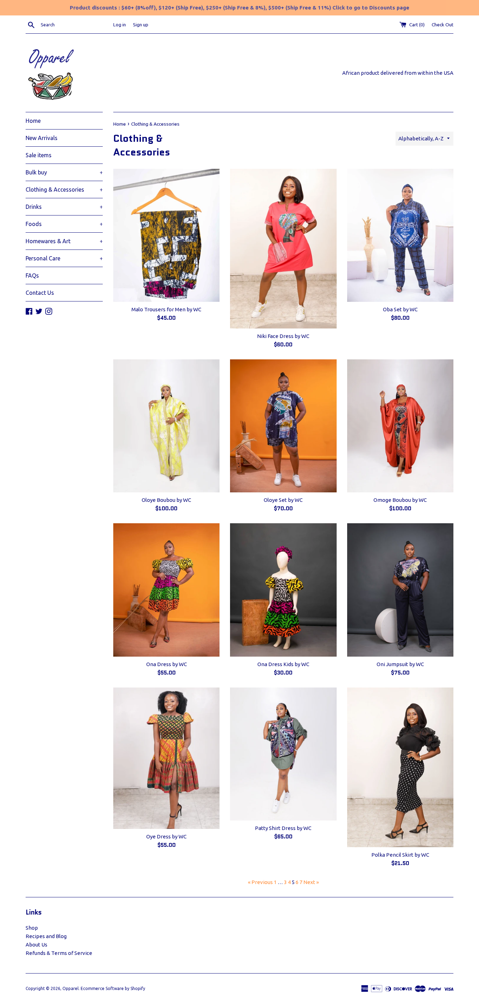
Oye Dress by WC (166, 836)
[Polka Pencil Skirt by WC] (400, 767)
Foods (64, 224)
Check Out (442, 24)
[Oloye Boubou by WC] (166, 425)
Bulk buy (64, 172)
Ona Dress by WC (166, 664)
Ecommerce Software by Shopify (113, 988)
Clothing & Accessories (64, 189)
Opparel (70, 988)
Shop (32, 928)
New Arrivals (42, 138)
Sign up (140, 24)
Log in (119, 24)
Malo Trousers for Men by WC (166, 309)
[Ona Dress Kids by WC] (283, 589)
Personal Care (64, 258)
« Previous (260, 882)
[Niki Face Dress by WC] (283, 248)
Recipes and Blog (46, 936)
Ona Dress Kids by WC (283, 664)
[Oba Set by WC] (400, 235)
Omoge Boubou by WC (400, 500)
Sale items (39, 155)
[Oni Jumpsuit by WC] (400, 589)
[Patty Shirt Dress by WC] (283, 754)
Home (33, 121)
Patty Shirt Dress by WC (283, 828)
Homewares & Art (64, 241)
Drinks (64, 207)
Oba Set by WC (400, 309)
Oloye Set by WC (283, 500)
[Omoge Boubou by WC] (400, 425)
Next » (311, 882)
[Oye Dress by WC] (166, 758)
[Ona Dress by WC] (166, 589)
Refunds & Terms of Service (59, 953)
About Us (36, 945)
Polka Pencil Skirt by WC (400, 855)
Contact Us (40, 293)
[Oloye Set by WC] (283, 425)
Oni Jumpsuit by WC (400, 664)
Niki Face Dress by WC (283, 336)
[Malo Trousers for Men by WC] (166, 235)
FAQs (32, 275)
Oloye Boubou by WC (166, 500)
